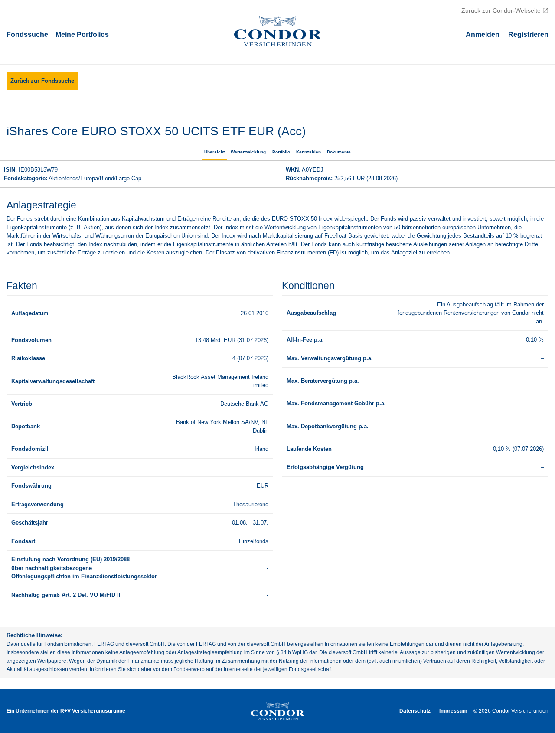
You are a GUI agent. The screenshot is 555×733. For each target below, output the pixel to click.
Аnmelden (483, 34)
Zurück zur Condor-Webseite (501, 10)
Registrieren (528, 34)
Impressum (453, 711)
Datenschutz (415, 711)
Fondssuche (27, 34)
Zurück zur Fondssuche (42, 81)
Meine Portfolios (82, 34)
